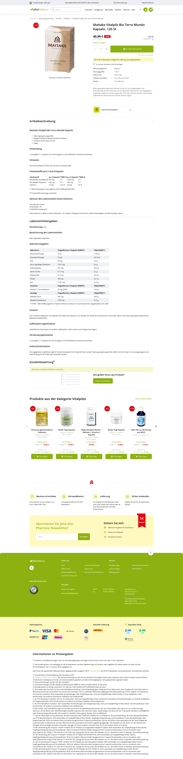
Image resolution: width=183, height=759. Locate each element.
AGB (63, 565)
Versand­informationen (140, 565)
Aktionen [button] (89, 9)
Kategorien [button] (98, 9)
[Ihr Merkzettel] (140, 10)
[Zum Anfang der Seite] (150, 553)
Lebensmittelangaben (44, 221)
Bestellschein (137, 569)
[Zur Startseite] (39, 9)
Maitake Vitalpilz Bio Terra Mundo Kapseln (87, 18)
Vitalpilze (67, 18)
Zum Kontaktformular (69, 593)
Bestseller (109, 9)
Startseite (33, 18)
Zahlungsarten (114, 572)
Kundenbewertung (42, 362)
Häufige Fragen (114, 565)
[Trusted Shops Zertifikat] (34, 590)
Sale (133, 9)
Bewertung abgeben (103, 381)
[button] (156, 426)
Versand (150, 55)
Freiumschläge (114, 569)
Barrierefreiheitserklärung (93, 572)
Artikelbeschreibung (42, 121)
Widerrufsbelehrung (68, 572)
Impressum (88, 569)
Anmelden (84, 537)
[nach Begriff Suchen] (53, 10)
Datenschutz (65, 569)
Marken (118, 9)
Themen (126, 9)
